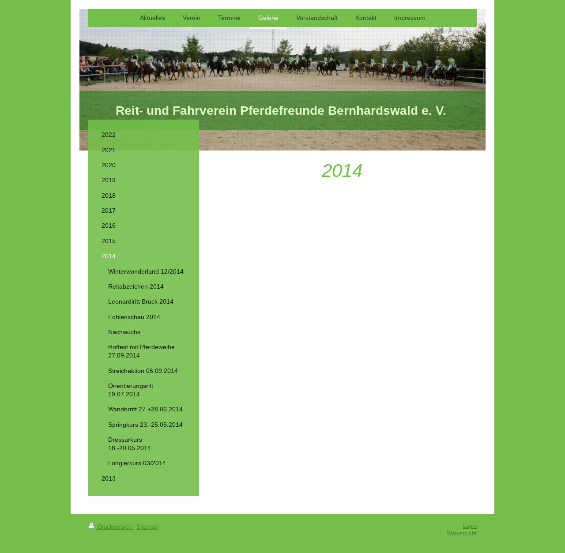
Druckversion (114, 527)
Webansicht (462, 533)
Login (470, 526)
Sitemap (147, 527)
